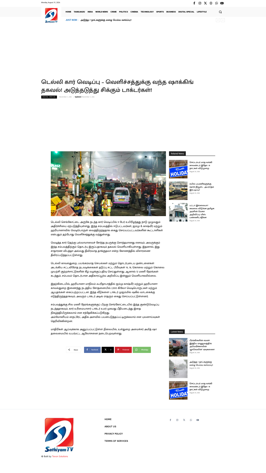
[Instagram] (200, 3)
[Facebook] (194, 3)
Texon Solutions (60, 456)
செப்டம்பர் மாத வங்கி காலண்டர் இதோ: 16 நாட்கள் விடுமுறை (116, 20)
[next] (223, 20)
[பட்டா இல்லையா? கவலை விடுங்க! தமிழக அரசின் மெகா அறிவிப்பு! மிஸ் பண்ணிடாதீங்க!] (178, 212)
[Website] (211, 3)
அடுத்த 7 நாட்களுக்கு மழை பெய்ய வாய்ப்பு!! (201, 363)
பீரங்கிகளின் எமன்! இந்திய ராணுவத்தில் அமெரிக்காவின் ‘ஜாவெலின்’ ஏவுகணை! (202, 344)
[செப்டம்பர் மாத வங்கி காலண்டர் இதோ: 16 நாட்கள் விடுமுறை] (178, 169)
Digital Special (49, 97)
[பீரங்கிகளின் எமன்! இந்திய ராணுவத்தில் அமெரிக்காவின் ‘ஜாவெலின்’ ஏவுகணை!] (178, 347)
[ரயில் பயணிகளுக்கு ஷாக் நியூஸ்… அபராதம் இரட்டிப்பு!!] (178, 190)
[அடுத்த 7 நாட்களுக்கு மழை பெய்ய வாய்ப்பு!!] (178, 369)
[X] (205, 3)
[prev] (218, 20)
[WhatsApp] (216, 3)
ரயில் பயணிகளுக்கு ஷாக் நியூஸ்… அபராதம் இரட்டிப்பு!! (201, 187)
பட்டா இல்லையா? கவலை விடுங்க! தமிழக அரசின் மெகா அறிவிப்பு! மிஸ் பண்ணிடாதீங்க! (201, 211)
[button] (220, 11)
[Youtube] (222, 3)
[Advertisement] (133, 49)
